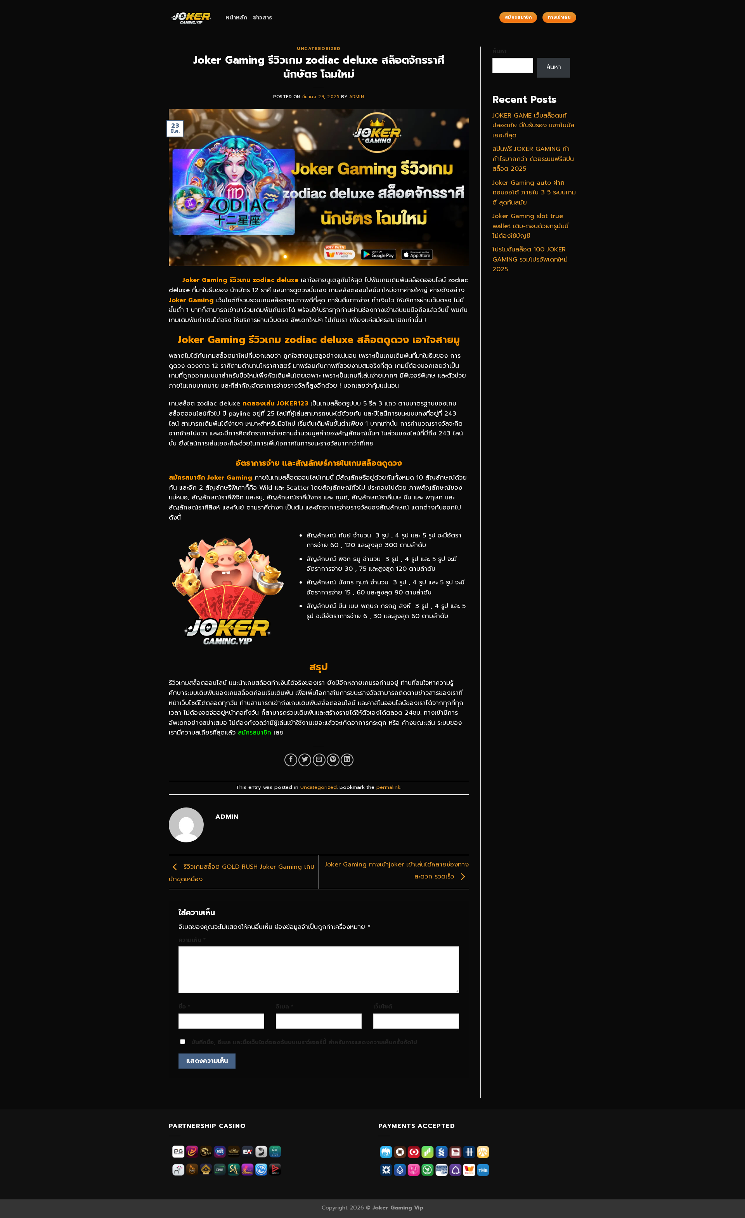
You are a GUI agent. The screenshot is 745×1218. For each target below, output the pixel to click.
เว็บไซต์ (382, 1006)
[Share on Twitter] (304, 760)
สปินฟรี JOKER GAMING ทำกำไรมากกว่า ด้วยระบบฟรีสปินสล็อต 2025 (533, 158)
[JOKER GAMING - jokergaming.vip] (191, 17)
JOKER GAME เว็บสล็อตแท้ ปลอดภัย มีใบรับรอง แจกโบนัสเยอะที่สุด (533, 125)
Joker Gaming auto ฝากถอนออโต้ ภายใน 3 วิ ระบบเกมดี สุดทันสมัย (534, 192)
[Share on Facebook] (290, 760)
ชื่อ (184, 1006)
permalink (388, 787)
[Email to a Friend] (319, 760)
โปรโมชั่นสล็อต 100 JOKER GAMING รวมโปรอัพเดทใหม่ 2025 (530, 259)
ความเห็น (192, 940)
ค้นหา (499, 51)
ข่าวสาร (262, 17)
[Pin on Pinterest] (333, 760)
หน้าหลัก (236, 17)
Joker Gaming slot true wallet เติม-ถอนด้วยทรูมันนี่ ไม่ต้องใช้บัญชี (530, 226)
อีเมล (284, 1006)
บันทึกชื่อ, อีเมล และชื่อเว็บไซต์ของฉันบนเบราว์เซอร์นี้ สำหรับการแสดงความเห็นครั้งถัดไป (304, 1042)
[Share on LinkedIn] (347, 760)
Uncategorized (318, 48)
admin (356, 97)
